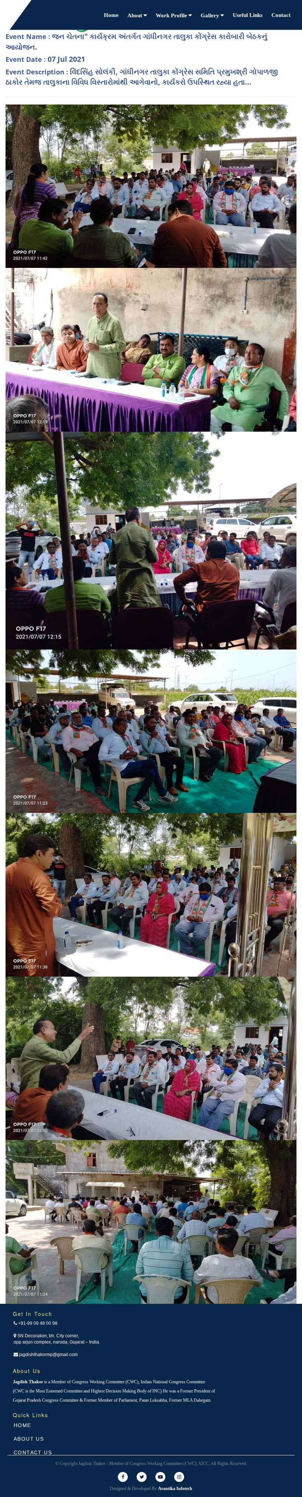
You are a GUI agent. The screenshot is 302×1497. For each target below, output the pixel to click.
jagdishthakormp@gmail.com (48, 1354)
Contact (281, 15)
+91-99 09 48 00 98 (37, 1323)
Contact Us (33, 1452)
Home (111, 15)
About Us (29, 1439)
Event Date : (45, 59)
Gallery (211, 15)
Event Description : (142, 77)
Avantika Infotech (175, 1488)
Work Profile (172, 15)
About (135, 15)
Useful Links (248, 15)
